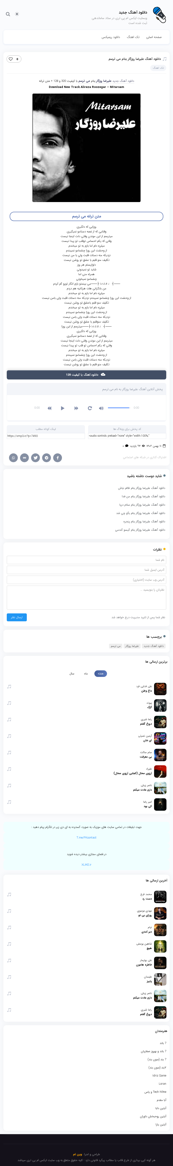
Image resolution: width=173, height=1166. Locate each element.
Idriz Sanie (159, 1075)
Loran (162, 1083)
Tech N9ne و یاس (155, 1092)
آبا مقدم (161, 1100)
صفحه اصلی (154, 37)
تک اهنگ (133, 37)
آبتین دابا (160, 1108)
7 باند (163, 1043)
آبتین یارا (161, 1124)
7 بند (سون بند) (157, 1059)
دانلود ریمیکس (111, 37)
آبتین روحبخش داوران (153, 1116)
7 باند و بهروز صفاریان (153, 1051)
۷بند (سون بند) (157, 1067)
